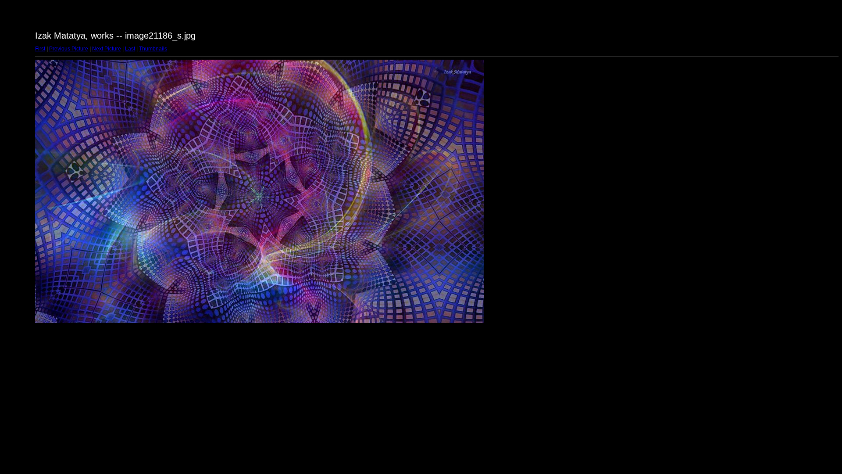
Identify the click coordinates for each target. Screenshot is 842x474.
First (40, 49)
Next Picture (106, 49)
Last (130, 49)
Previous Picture (68, 49)
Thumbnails (153, 49)
